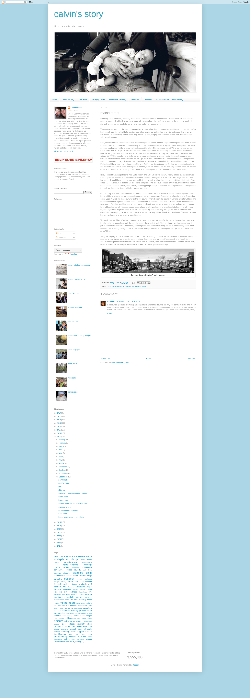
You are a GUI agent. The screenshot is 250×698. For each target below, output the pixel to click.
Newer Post (105, 359)
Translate (73, 254)
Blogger (136, 665)
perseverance (85, 610)
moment (74, 599)
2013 (59, 423)
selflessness (88, 621)
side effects (68, 624)
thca (70, 634)
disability (66, 573)
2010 (59, 413)
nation (83, 603)
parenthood (78, 608)
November (63, 474)
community (75, 567)
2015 (59, 430)
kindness (73, 592)
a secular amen (64, 507)
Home (54, 100)
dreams (82, 575)
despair (57, 573)
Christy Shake (76, 108)
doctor (75, 576)
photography (82, 613)
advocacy (70, 556)
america (89, 556)
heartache (81, 587)
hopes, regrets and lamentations (71, 517)
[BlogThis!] (140, 282)
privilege (69, 616)
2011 (59, 416)
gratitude (128, 286)
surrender (88, 632)
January (62, 440)
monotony (82, 600)
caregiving (74, 565)
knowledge (83, 592)
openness (74, 606)
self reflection (77, 621)
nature (89, 603)
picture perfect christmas (68, 510)
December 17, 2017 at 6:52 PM (128, 301)
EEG (56, 556)
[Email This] (138, 282)
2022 (59, 536)
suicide (73, 632)
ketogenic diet (60, 592)
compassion (86, 567)
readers (82, 616)
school (89, 618)
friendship (120, 286)
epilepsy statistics (84, 579)
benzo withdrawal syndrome (79, 265)
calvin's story (78, 14)
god (76, 584)
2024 (59, 543)
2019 (59, 526)
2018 (59, 522)
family (63, 581)
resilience (69, 618)
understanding (60, 636)
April (61, 450)
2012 (59, 420)
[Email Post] (133, 283)
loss (63, 594)
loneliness (57, 594)
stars (73, 626)
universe (72, 637)
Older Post (191, 359)
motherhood (67, 602)
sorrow (67, 626)
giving (72, 584)
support (80, 631)
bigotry (65, 565)
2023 (59, 539)
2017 (59, 437)
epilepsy (69, 578)
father (70, 581)
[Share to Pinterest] (149, 282)
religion (61, 618)
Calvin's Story (68, 100)
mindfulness (59, 600)
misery (67, 600)
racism (76, 616)
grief (90, 584)
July (60, 460)
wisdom (89, 639)
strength (73, 629)
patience (57, 611)
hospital (57, 589)
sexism (56, 624)
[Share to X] (143, 282)
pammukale (63, 480)
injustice (76, 589)
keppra (89, 589)
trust (90, 634)
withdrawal (59, 641)
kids (60, 487)
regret (56, 618)
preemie (57, 616)
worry (72, 641)
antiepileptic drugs (66, 559)
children (65, 567)
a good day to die (75, 307)
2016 (59, 433)
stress (80, 629)
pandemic (69, 608)
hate (64, 587)
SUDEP (62, 556)
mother (56, 603)
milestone (88, 597)
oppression (82, 606)
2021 (59, 532)
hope (89, 587)
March (61, 446)
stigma (56, 629)
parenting (87, 608)
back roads (86, 560)
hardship (57, 587)
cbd (81, 565)
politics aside (73, 392)
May (60, 453)
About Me (82, 100)
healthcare (71, 587)
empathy (58, 579)
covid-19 (77, 570)
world (66, 641)
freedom (88, 582)
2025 (59, 546)
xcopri (83, 642)
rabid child (62, 514)
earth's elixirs (63, 483)
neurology (65, 605)
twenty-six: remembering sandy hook (72, 493)
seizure (58, 621)
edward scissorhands (76, 279)
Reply (109, 313)
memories (79, 597)
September (63, 467)
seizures (68, 621)
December (63, 477)
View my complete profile (64, 151)
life (90, 592)
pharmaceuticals (71, 613)
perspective (59, 613)
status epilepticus (84, 626)
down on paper (74, 350)
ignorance (67, 589)
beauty (56, 562)
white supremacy (77, 639)
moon (89, 600)
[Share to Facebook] (146, 282)
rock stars (72, 378)
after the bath (73, 322)
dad (84, 570)
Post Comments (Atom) (120, 363)
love (68, 594)
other (90, 605)
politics (89, 613)
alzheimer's (80, 556)
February (62, 443)
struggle (88, 629)
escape (56, 582)
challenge (88, 565)
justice (82, 589)
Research (134, 100)
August (62, 463)
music (78, 603)
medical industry (77, 595)
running (83, 618)
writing (78, 642)
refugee (89, 616)
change (57, 567)
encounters (72, 364)
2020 (59, 529)
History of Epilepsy (117, 100)
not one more (73, 293)
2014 (59, 426)
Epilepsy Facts (98, 100)
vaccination (82, 637)
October (62, 470)
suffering (65, 631)
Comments (61, 238)
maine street (63, 497)
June (61, 457)
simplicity (81, 624)
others (56, 608)
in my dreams (63, 500)
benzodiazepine (70, 562)
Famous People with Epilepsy (169, 100)
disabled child (111, 286)
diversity (69, 576)
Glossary (148, 100)
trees (83, 634)
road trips (76, 618)
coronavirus (58, 570)
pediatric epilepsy (70, 610)
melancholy (69, 597)
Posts (59, 233)
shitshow (61, 490)
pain (62, 608)
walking (144, 286)
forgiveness (79, 582)
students (57, 632)
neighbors (57, 605)
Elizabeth (111, 301)
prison (64, 616)
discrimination (59, 576)
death (90, 570)
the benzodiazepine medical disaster (72, 504)
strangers (64, 629)
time (77, 634)
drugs (89, 576)
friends (56, 584)
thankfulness (136, 286)
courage (69, 570)
